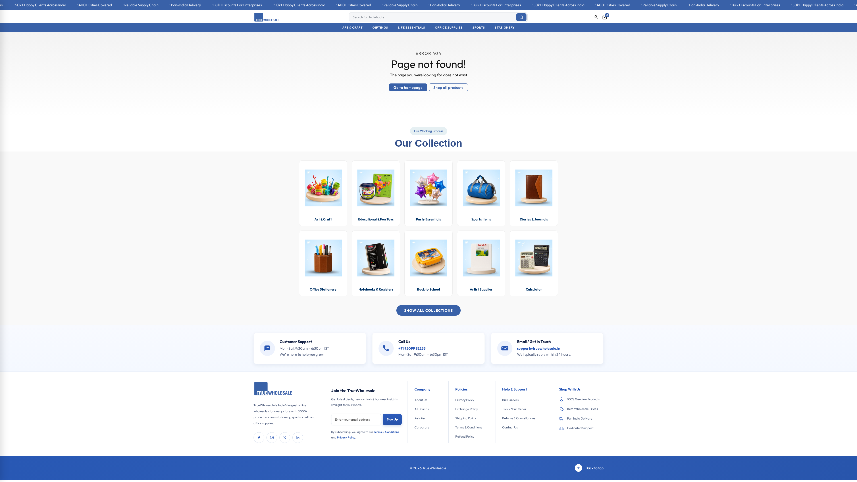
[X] (284, 437)
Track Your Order (514, 409)
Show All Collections (428, 310)
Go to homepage (407, 87)
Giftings (380, 27)
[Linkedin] (297, 437)
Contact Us (510, 427)
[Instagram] (271, 437)
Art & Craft (352, 27)
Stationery (505, 27)
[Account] (595, 17)
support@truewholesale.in (538, 348)
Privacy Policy (346, 437)
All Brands (421, 409)
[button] (604, 17)
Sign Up (392, 419)
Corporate (421, 427)
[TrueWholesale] (273, 389)
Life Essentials (411, 27)
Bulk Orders (510, 400)
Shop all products (448, 87)
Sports (478, 27)
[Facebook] (259, 437)
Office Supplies (449, 27)
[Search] (521, 17)
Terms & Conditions (386, 432)
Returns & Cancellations (518, 418)
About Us (420, 400)
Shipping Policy (465, 418)
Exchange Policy (466, 409)
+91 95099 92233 (412, 348)
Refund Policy (464, 436)
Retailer (420, 418)
